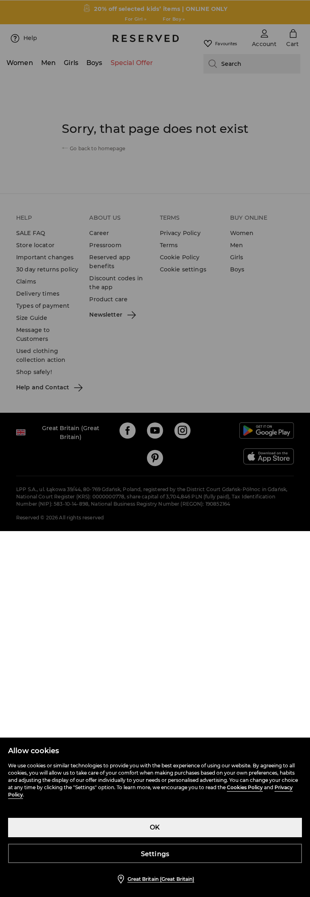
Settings (155, 854)
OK (155, 827)
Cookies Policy (245, 787)
